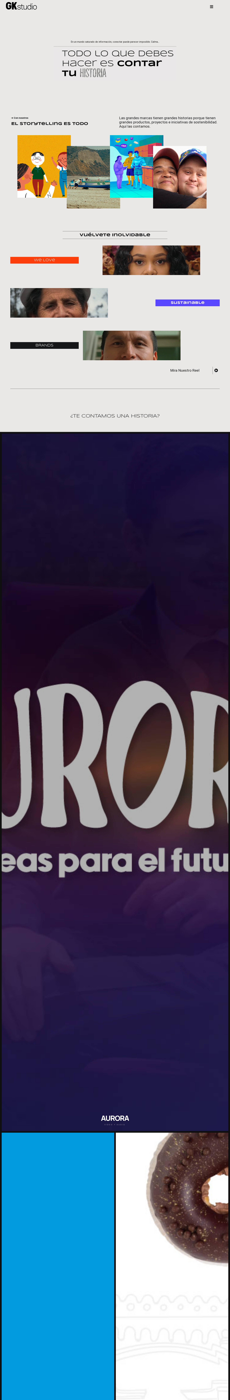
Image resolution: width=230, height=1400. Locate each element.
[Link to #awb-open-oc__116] (211, 7)
